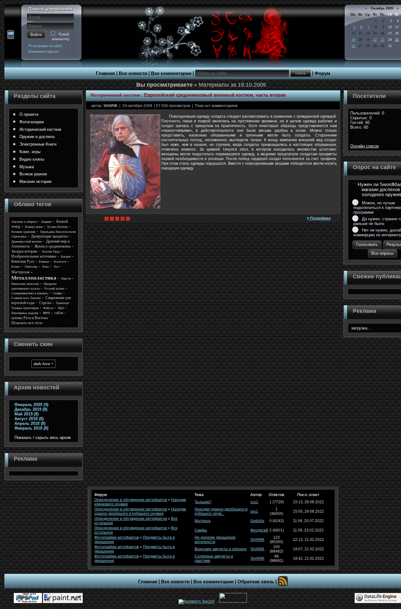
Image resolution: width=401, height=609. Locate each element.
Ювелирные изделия (24, 313)
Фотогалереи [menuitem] (31, 122)
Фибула (48, 308)
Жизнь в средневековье (52, 246)
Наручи (66, 278)
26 (353, 46)
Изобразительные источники (33, 256)
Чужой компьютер (60, 36)
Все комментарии (171, 73)
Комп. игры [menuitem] (29, 151)
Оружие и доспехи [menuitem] (37, 136)
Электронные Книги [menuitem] (37, 144)
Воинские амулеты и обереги (221, 549)
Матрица (203, 521)
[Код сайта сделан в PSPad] (28, 598)
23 (382, 39)
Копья (15, 266)
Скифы (57, 293)
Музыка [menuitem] (26, 166)
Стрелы (45, 303)
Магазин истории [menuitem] (35, 181)
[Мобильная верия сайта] (11, 35)
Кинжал (44, 261)
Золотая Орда (51, 251)
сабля (59, 313)
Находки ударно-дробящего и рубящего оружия (140, 511)
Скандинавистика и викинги (29, 293)
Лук (56, 266)
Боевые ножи (34, 226)
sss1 (254, 502)
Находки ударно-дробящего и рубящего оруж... (221, 511)
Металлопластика (33, 278)
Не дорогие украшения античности (215, 539)
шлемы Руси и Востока (29, 318)
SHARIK (110, 106)
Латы (45, 266)
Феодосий (259, 530)
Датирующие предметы (49, 236)
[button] (36, 34)
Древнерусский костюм (26, 241)
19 (353, 39)
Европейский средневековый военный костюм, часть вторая (215, 95)
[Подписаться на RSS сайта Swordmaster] (283, 581)
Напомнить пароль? (44, 51)
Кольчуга (60, 261)
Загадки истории (24, 251)
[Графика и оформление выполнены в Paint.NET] (63, 598)
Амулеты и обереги (24, 221)
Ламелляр (30, 266)
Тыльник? (203, 502)
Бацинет (46, 221)
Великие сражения (23, 231)
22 (375, 39)
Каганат (66, 256)
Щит (61, 308)
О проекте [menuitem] (29, 114)
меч (46, 312)
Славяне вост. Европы (26, 298)
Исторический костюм (115, 95)
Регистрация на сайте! (46, 46)
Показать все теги (26, 322)
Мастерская (20, 272)
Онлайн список (364, 146)
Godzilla (257, 521)
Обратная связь (255, 581)
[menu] (43, 148)
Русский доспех (54, 288)
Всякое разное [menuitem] (33, 174)
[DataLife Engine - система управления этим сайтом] (378, 598)
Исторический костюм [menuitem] (40, 129)
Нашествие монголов (25, 284)
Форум (322, 73)
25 (397, 39)
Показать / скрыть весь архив (42, 437)
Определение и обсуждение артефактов (130, 500)
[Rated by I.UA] (233, 601)
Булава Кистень (57, 226)
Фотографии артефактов (116, 537)
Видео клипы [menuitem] (31, 159)
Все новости (133, 73)
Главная (105, 73)
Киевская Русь (22, 261)
